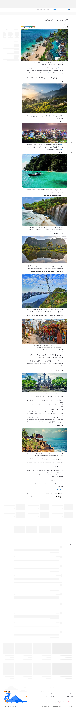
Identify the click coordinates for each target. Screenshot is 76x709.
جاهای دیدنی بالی (47, 116)
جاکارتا (61, 144)
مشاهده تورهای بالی (59, 367)
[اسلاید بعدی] (1, 36)
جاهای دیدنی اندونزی (49, 72)
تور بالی (28, 360)
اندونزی (59, 67)
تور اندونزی (29, 485)
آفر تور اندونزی (60, 489)
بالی (37, 67)
